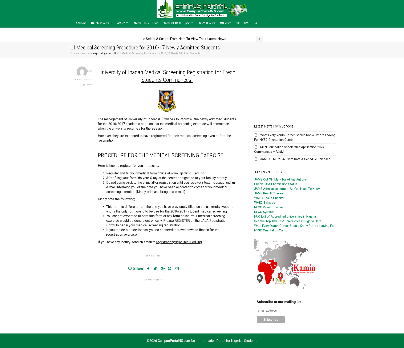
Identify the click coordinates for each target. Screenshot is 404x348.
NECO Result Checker (269, 207)
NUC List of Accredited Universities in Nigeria (285, 216)
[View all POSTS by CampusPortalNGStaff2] (82, 71)
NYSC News (208, 23)
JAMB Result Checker (269, 193)
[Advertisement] (295, 87)
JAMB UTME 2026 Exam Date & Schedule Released (295, 159)
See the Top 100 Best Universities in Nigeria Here (287, 221)
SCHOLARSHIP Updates (179, 23)
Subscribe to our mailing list (279, 302)
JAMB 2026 (122, 23)
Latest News (102, 23)
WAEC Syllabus (264, 203)
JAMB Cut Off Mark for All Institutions (280, 179)
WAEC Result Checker (269, 198)
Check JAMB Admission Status (275, 184)
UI (115, 53)
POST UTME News (147, 23)
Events (227, 23)
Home (82, 23)
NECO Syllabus (264, 212)
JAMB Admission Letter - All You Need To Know (287, 189)
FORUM (244, 23)
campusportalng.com (99, 53)
